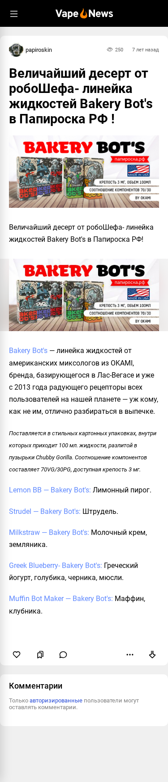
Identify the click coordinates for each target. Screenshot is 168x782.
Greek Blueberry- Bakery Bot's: (55, 565)
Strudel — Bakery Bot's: (45, 511)
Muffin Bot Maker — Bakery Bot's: (61, 598)
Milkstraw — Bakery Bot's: (49, 532)
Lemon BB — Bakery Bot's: (50, 490)
